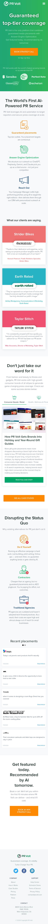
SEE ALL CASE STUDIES (24, 498)
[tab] (14, 400)
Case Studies (13, 888)
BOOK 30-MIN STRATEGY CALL (24, 810)
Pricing (13, 891)
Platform (13, 895)
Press (13, 898)
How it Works (13, 885)
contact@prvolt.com (35, 895)
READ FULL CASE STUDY (24, 480)
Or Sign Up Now (24, 58)
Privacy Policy (35, 891)
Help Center (35, 882)
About (13, 882)
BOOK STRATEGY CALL (24, 51)
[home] (12, 3)
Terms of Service (35, 888)
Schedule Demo (35, 885)
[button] (44, 3)
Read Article (41, 664)
